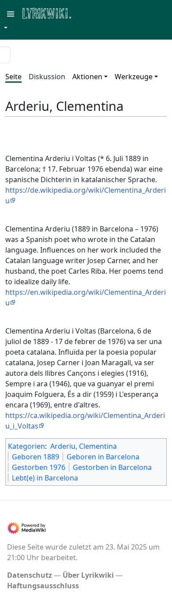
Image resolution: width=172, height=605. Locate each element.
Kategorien (26, 446)
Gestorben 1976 (38, 467)
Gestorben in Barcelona (112, 467)
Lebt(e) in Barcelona (45, 478)
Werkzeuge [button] (134, 76)
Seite (13, 76)
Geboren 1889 (35, 457)
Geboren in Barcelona (103, 457)
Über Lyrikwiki (88, 575)
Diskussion (47, 76)
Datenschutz (29, 575)
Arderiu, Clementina (83, 446)
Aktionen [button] (87, 76)
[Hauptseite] (89, 12)
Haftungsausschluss (43, 585)
